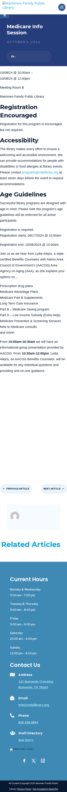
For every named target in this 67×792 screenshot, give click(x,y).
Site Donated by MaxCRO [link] (45, 789)
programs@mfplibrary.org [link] (40, 172)
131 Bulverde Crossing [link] (35, 681)
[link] (30, 7)
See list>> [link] (26, 740)
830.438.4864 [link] (28, 722)
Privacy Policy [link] (24, 789)
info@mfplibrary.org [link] (33, 705)
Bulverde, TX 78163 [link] (33, 687)
